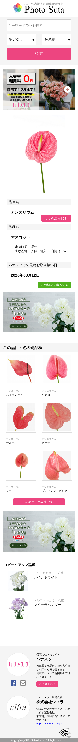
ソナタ (46, 394)
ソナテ (10, 491)
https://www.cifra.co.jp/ (49, 723)
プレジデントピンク (54, 491)
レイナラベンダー (47, 605)
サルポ (10, 442)
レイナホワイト (46, 577)
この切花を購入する (54, 285)
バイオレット (14, 394)
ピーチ (46, 442)
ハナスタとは (47, 683)
